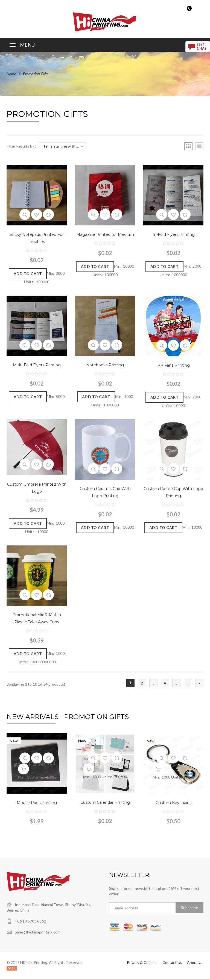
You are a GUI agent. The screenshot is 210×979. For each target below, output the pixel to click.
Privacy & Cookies (142, 962)
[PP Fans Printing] (173, 325)
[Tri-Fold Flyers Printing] (173, 195)
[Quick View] (24, 214)
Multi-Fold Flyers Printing (37, 365)
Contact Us (172, 962)
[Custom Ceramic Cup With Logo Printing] (105, 448)
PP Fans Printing (173, 365)
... (188, 683)
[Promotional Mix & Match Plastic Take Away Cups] (37, 575)
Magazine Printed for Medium (105, 234)
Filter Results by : (21, 146)
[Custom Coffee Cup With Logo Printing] (173, 448)
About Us (195, 962)
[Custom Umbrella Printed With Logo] (37, 447)
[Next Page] (199, 683)
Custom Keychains (173, 802)
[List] (199, 146)
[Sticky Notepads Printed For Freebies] (37, 195)
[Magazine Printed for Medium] (105, 195)
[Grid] (188, 146)
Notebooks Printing (105, 365)
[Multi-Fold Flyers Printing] (37, 325)
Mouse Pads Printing (37, 802)
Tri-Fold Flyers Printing (173, 234)
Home (11, 73)
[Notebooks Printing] (105, 325)
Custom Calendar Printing (105, 802)
